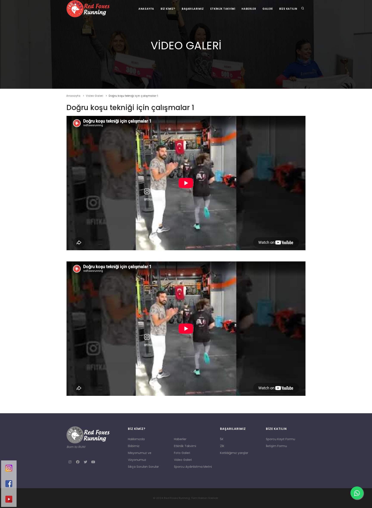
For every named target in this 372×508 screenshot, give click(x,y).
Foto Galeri (182, 453)
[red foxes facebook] (8, 483)
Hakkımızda (136, 439)
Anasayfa (146, 9)
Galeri (267, 9)
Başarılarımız (193, 9)
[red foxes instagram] (8, 468)
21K (222, 446)
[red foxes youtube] (8, 499)
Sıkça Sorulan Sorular (143, 467)
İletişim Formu (276, 446)
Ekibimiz (134, 446)
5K (221, 439)
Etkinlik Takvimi (222, 9)
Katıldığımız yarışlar (234, 453)
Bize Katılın (288, 9)
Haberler (249, 9)
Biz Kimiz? (168, 9)
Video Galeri (94, 96)
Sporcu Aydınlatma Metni (193, 467)
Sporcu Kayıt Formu (280, 439)
